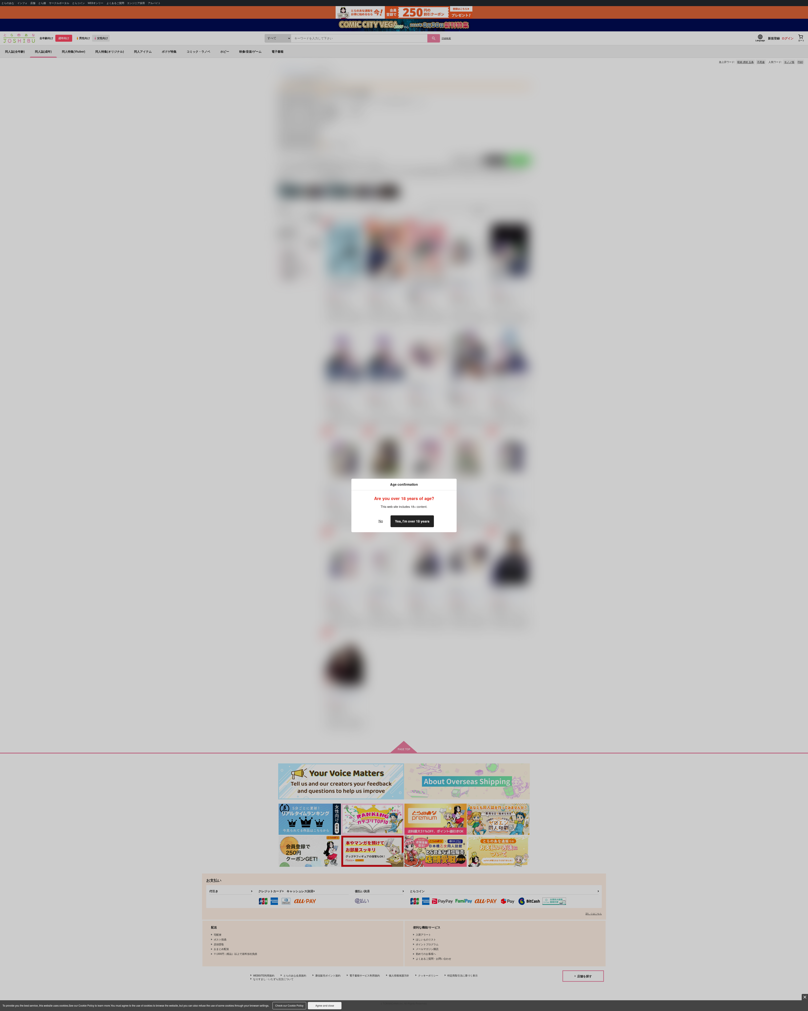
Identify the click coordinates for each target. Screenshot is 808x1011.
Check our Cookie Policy (289, 1005)
